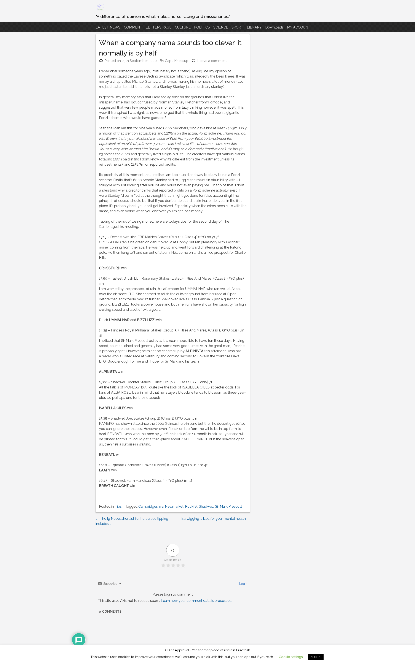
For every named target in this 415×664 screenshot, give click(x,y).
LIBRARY (254, 27)
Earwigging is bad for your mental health (215, 519)
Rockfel (191, 506)
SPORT (237, 27)
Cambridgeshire (150, 506)
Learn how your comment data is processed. (196, 601)
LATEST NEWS (108, 27)
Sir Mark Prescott (228, 506)
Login (242, 583)
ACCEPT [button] (316, 657)
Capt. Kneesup (176, 61)
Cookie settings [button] (291, 657)
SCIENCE (220, 27)
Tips (118, 506)
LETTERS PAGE (158, 27)
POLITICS (202, 27)
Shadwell (206, 506)
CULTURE (183, 27)
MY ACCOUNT (298, 27)
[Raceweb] (100, 11)
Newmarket (174, 506)
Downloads (274, 27)
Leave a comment (212, 61)
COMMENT (133, 27)
